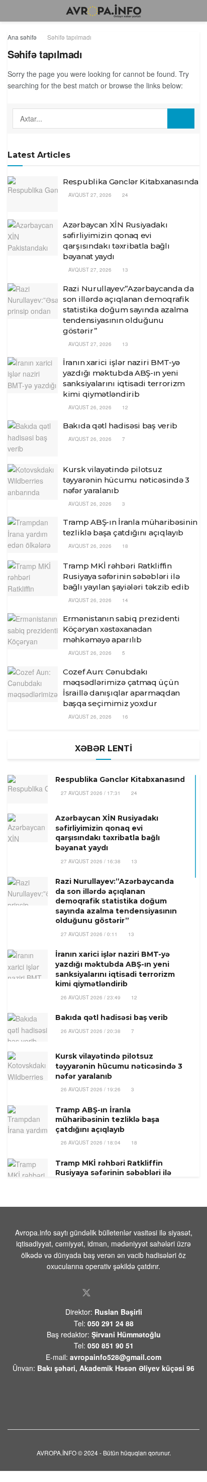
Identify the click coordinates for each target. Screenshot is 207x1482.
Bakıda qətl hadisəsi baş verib (120, 425)
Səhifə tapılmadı (69, 37)
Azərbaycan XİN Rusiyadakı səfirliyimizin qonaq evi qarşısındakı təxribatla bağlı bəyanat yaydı (107, 833)
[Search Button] (180, 118)
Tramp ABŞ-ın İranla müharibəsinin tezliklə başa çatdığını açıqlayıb (107, 1119)
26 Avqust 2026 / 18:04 (90, 1142)
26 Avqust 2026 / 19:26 (90, 1089)
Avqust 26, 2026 (89, 407)
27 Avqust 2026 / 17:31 (90, 792)
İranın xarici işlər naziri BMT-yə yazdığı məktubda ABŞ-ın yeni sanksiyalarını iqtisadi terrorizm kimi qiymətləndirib (115, 969)
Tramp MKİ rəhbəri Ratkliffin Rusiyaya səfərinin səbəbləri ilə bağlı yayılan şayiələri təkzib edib (126, 576)
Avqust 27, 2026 (89, 194)
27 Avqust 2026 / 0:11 (88, 934)
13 (124, 269)
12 (124, 407)
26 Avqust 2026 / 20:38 (90, 1031)
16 (124, 716)
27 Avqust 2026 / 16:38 (90, 861)
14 (124, 600)
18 (124, 545)
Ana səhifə (22, 37)
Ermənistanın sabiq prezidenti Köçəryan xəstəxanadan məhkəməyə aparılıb (121, 629)
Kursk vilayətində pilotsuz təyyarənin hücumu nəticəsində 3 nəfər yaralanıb (126, 480)
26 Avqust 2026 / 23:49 (90, 997)
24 (124, 194)
